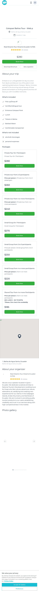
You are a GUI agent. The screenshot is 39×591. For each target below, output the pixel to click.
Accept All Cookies (19, 584)
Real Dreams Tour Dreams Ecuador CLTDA (22, 375)
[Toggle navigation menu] (35, 2)
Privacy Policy (8, 581)
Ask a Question (28, 67)
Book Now (19, 61)
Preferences (19, 588)
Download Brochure (10, 67)
